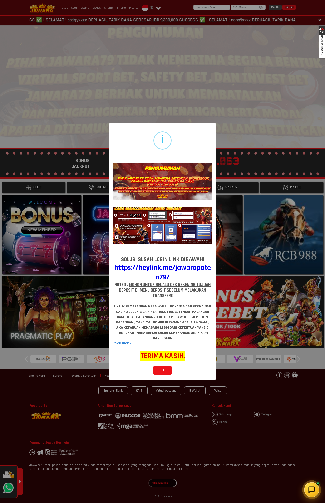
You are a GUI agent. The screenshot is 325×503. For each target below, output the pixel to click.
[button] (311, 489)
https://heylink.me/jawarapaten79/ (162, 272)
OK (162, 370)
